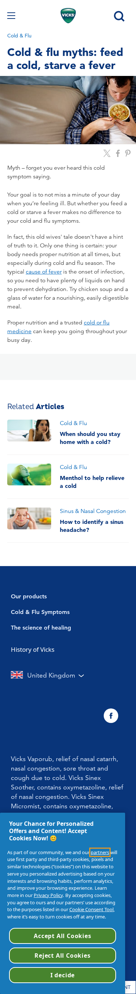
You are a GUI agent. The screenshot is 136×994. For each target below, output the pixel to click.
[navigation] (11, 15)
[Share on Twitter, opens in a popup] (107, 153)
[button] (123, 596)
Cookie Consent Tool (91, 909)
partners (100, 852)
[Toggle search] (118, 15)
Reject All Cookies (62, 955)
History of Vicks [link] (32, 649)
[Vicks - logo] (68, 15)
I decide (62, 975)
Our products (29, 596)
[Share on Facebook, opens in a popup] (118, 153)
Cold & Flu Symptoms (40, 612)
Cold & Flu (19, 35)
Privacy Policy (48, 895)
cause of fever (44, 271)
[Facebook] (111, 715)
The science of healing (41, 627)
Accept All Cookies (62, 936)
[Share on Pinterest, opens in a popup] (128, 153)
